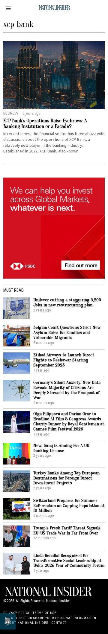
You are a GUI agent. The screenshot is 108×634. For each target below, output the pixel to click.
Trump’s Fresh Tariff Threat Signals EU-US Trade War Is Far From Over (66, 530)
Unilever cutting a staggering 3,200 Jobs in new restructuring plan (67, 302)
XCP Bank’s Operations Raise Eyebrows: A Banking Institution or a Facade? (45, 123)
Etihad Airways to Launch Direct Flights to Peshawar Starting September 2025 (63, 360)
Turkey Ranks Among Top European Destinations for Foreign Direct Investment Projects (66, 478)
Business (10, 113)
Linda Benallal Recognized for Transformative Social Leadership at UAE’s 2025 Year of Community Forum (68, 560)
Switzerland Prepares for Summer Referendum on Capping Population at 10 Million (68, 505)
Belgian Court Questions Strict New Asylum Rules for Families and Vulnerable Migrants (66, 332)
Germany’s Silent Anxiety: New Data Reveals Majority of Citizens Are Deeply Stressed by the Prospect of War (66, 390)
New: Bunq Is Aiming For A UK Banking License (61, 448)
